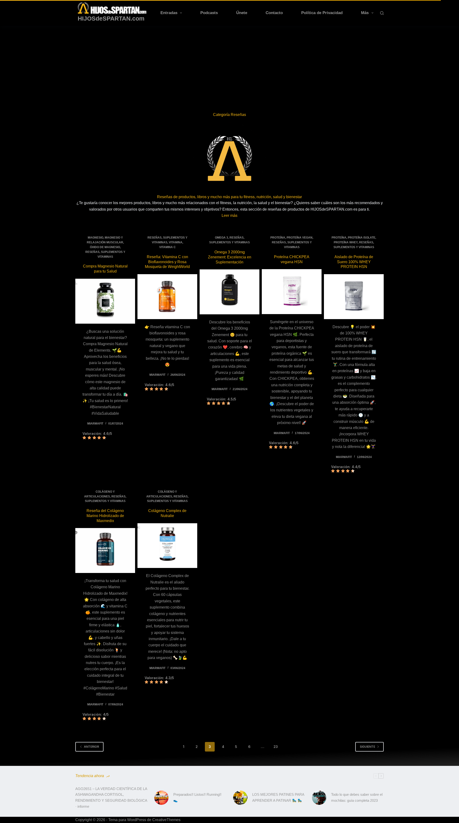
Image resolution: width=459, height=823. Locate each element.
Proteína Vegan (299, 237)
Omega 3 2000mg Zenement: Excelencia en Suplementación (229, 257)
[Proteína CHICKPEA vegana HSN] (292, 291)
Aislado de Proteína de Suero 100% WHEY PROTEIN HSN (353, 262)
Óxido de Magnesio (105, 247)
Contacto (274, 13)
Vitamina (175, 242)
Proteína (277, 237)
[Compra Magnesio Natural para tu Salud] (105, 301)
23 (275, 747)
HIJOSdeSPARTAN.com (111, 18)
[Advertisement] (229, 61)
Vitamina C (167, 247)
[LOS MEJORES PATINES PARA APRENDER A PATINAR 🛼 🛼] (240, 797)
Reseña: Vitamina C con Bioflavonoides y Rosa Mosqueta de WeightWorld (167, 262)
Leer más (229, 215)
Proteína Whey (346, 242)
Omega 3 (221, 237)
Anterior (91, 746)
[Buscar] (382, 13)
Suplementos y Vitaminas (229, 242)
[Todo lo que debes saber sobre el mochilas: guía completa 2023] (319, 797)
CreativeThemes (166, 820)
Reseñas (92, 252)
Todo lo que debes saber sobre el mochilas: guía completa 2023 (356, 797)
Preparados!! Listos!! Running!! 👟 (197, 797)
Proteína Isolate (361, 237)
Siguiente (367, 746)
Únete (241, 13)
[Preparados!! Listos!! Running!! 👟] (161, 797)
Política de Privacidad (322, 13)
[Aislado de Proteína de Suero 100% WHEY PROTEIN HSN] (354, 296)
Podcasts (209, 13)
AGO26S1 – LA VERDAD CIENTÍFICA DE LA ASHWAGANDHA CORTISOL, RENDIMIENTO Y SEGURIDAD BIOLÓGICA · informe (111, 797)
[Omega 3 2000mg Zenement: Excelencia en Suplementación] (229, 291)
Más (365, 13)
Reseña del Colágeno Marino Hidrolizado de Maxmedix (105, 516)
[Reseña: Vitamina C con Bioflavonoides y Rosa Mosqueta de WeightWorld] (167, 296)
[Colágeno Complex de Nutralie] (167, 545)
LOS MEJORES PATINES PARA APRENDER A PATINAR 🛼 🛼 (278, 797)
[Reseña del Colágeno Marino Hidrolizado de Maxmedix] (105, 550)
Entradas (168, 13)
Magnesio (95, 237)
